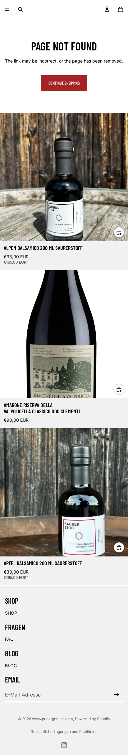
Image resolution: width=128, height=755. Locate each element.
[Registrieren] (116, 694)
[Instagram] (64, 745)
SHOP (11, 613)
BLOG (11, 665)
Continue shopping (64, 83)
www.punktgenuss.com (52, 718)
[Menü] (7, 9)
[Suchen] (20, 9)
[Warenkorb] (120, 9)
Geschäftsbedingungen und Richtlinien (64, 731)
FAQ (9, 639)
